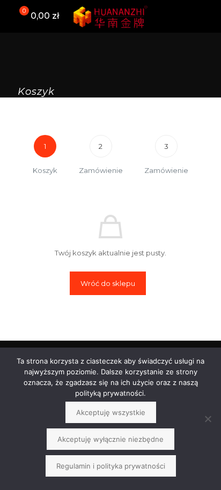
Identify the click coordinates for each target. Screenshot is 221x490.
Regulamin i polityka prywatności (110, 466)
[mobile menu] (206, 16)
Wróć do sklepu (107, 283)
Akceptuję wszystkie (110, 412)
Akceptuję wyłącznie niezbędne (110, 439)
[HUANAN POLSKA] (110, 16)
